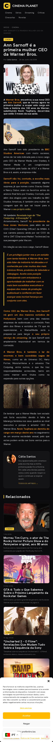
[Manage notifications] (47, 736)
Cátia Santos (12, 59)
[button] (48, 681)
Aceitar (26, 715)
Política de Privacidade (30, 738)
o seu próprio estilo (21, 209)
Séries (18, 12)
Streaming (29, 12)
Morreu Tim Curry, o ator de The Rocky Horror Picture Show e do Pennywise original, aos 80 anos (26, 541)
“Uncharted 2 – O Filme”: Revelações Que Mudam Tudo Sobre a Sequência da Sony (24, 644)
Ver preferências (27, 731)
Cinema (8, 12)
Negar (26, 723)
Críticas (41, 12)
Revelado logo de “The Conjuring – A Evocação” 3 (22, 217)
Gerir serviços (26, 708)
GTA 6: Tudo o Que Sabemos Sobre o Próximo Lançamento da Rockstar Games (26, 593)
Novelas (22, 17)
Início (6, 27)
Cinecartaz (10, 17)
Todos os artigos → (28, 483)
